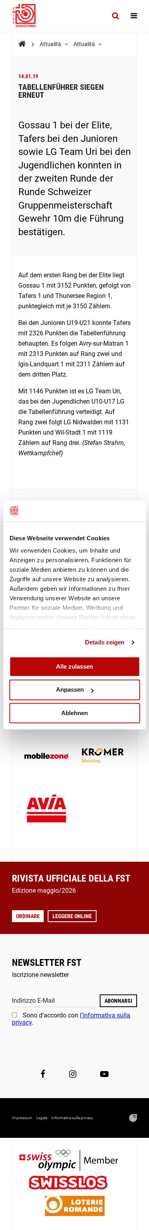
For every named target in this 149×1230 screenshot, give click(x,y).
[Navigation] (134, 16)
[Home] (22, 44)
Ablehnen (74, 713)
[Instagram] (72, 1074)
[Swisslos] (74, 1183)
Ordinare (28, 916)
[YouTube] (104, 1074)
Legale (41, 1118)
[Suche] (115, 16)
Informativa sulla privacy (72, 1118)
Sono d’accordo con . (71, 1018)
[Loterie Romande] (75, 1206)
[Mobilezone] (46, 757)
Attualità (51, 44)
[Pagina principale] (28, 16)
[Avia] (46, 811)
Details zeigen (104, 642)
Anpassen (70, 690)
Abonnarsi (118, 1001)
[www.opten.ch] (133, 1118)
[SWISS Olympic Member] (74, 1161)
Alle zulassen (74, 666)
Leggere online (72, 916)
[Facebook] (43, 1074)
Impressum (22, 1118)
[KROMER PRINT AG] (103, 757)
